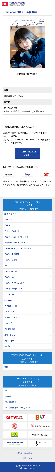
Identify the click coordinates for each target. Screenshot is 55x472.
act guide (8, 300)
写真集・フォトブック (13, 317)
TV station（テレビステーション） (18, 248)
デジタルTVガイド (11, 231)
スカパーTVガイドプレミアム (16, 237)
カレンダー (8, 323)
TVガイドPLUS (10, 271)
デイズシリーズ (10, 306)
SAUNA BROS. (10, 312)
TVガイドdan (9, 277)
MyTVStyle (9, 341)
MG (5, 266)
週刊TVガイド (10, 214)
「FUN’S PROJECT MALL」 (27, 153)
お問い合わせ (27, 458)
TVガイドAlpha (10, 260)
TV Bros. (8, 225)
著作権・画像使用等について (27, 453)
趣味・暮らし (9, 335)
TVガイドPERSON (11, 254)
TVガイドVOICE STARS (14, 283)
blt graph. (8, 396)
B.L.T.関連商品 (10, 402)
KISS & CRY (9, 294)
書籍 (6, 367)
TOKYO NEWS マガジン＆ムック (13, 3)
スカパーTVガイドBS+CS (14, 243)
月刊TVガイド (10, 220)
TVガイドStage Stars (13, 289)
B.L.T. (6, 390)
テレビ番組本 (9, 329)
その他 (7, 346)
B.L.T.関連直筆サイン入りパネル (17, 408)
